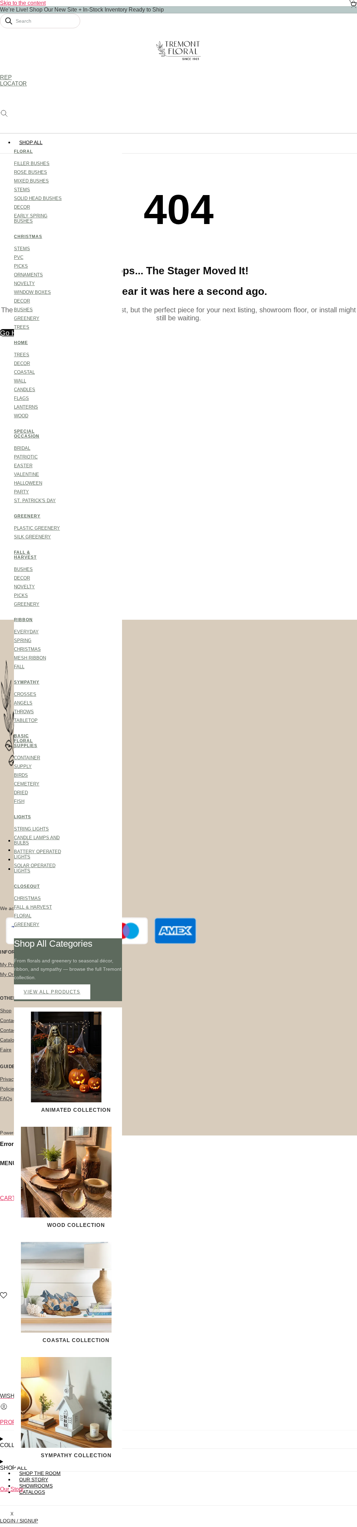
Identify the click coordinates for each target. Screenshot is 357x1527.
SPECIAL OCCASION (26, 434)
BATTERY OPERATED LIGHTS (37, 854)
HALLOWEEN (28, 483)
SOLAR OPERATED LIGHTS (34, 868)
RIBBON (23, 619)
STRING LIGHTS (31, 829)
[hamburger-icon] (349, 142)
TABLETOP (26, 720)
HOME (21, 342)
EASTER (23, 465)
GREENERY (26, 318)
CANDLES (24, 389)
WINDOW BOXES (32, 292)
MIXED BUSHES (31, 181)
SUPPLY (23, 766)
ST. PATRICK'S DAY (35, 500)
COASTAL (24, 372)
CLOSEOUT (26, 886)
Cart (8, 1198)
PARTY (21, 491)
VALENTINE (26, 474)
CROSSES (25, 694)
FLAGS (21, 398)
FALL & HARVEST (25, 555)
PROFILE (12, 1422)
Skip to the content (23, 3)
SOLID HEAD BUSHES (38, 198)
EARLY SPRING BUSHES (30, 218)
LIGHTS (22, 816)
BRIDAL (22, 448)
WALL (20, 380)
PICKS (21, 266)
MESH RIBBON (30, 658)
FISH (19, 801)
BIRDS (21, 775)
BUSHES (23, 309)
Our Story (11, 1489)
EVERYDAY (26, 631)
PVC (18, 257)
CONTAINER (27, 757)
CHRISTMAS (26, 236)
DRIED (21, 792)
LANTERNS (26, 407)
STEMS (22, 189)
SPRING (22, 640)
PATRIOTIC (26, 457)
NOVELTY (24, 283)
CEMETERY (26, 784)
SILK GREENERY (32, 536)
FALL (19, 666)
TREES (21, 327)
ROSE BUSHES (30, 172)
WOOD (21, 415)
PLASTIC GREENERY (37, 528)
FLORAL (23, 151)
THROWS (24, 711)
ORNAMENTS (28, 274)
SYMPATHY (26, 682)
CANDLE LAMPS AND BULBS (37, 840)
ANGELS (23, 703)
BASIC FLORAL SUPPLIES (25, 740)
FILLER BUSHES (32, 163)
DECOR (22, 207)
